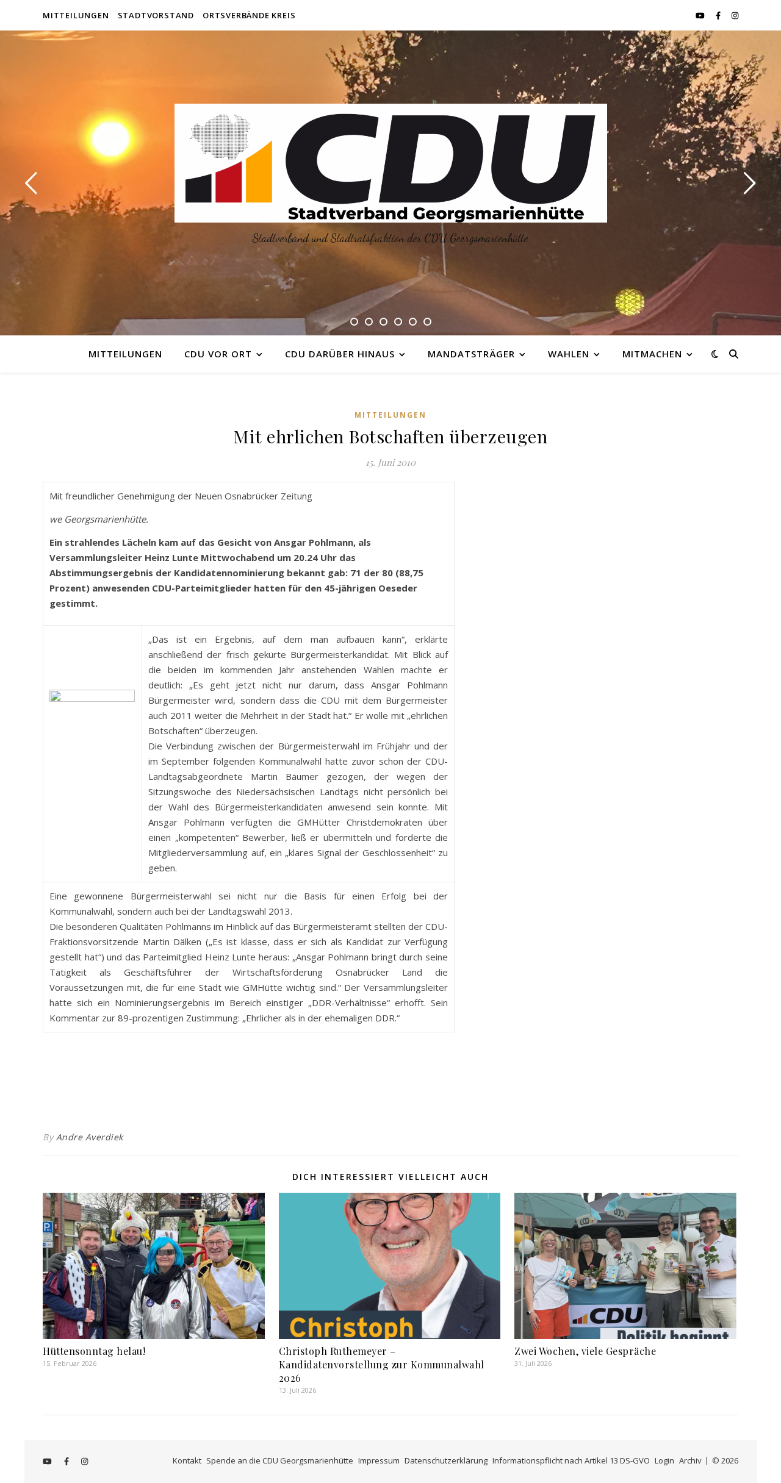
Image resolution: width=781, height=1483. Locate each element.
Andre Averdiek (89, 1137)
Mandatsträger (471, 354)
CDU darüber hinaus (340, 354)
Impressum (379, 1460)
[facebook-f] (719, 15)
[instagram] (735, 15)
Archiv (690, 1460)
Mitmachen (652, 354)
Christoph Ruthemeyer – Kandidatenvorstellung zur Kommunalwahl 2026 (381, 1364)
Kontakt (187, 1460)
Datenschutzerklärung (446, 1460)
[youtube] (701, 15)
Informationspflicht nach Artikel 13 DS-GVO (571, 1460)
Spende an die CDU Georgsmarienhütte (279, 1460)
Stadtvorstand (156, 15)
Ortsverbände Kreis (249, 15)
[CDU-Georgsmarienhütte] (391, 163)
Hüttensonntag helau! (94, 1351)
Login (664, 1460)
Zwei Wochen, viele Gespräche (585, 1351)
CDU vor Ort (218, 354)
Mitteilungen (76, 15)
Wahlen (568, 354)
